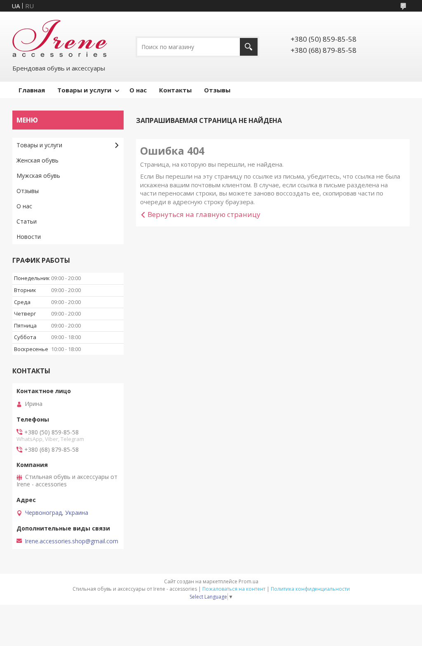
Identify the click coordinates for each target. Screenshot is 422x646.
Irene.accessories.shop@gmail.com (71, 541)
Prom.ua (248, 581)
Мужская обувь (38, 175)
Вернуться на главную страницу (204, 214)
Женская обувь (37, 160)
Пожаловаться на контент (233, 588)
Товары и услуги (84, 90)
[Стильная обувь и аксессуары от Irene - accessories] (59, 37)
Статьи (26, 221)
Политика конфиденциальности (310, 588)
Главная (32, 90)
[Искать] (249, 47)
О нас (138, 90)
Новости (28, 236)
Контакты (175, 90)
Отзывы (217, 90)
